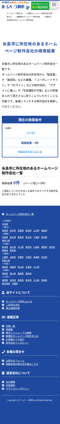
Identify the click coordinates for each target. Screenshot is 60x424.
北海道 (5, 224)
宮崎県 (44, 280)
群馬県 (21, 237)
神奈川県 (6, 240)
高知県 (29, 273)
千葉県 (36, 237)
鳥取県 (5, 267)
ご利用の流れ (13, 304)
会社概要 (10, 382)
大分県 (36, 280)
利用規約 (10, 385)
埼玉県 (29, 237)
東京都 (44, 237)
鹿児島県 (6, 283)
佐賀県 (13, 280)
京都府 (21, 257)
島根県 (13, 267)
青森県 (5, 230)
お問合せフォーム (15, 360)
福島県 (44, 230)
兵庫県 (36, 257)
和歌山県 (6, 260)
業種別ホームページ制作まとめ (22, 336)
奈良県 (44, 257)
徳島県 (5, 273)
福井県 (29, 247)
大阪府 (29, 257)
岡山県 (21, 267)
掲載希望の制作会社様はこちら (22, 364)
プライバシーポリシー (17, 388)
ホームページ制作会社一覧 (20, 214)
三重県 (5, 257)
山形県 (36, 230)
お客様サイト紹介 (15, 339)
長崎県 (21, 280)
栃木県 (13, 237)
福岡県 (5, 280)
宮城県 (21, 230)
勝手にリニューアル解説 (19, 332)
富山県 (13, 247)
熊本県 (29, 280)
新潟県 (5, 247)
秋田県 (29, 230)
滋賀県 (13, 257)
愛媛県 (21, 273)
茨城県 (5, 237)
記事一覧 (10, 326)
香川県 (13, 273)
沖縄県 (15, 283)
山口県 (36, 267)
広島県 (29, 267)
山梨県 (36, 247)
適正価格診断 (13, 308)
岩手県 (13, 230)
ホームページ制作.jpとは (19, 301)
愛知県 (13, 250)
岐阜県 (52, 247)
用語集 (9, 329)
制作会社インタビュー (17, 342)
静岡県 (5, 250)
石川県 (21, 247)
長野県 (44, 247)
